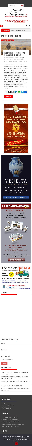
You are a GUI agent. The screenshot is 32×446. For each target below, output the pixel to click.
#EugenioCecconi (9, 59)
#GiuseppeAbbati (8, 61)
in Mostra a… (4, 40)
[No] (30, 440)
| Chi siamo (9, 3)
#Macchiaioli (23, 61)
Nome (3, 343)
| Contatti (14, 3)
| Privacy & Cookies (21, 3)
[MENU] (1, 26)
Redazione (18, 57)
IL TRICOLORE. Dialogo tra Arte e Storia (11, 385)
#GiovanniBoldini (18, 59)
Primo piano (10, 40)
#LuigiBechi (16, 61)
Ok (16, 443)
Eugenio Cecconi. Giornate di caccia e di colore (15, 53)
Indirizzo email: (5, 356)
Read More (8, 96)
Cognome (4, 350)
